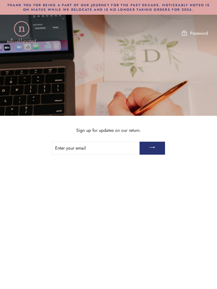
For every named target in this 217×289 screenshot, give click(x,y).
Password (199, 33)
